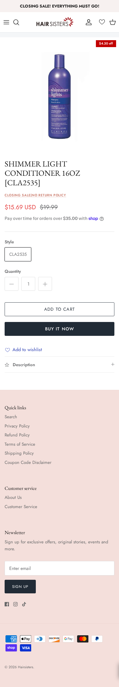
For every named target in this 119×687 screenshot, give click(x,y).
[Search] (19, 22)
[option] (59, 96)
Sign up (20, 586)
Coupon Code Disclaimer (28, 462)
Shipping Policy (19, 453)
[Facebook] (7, 604)
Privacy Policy (17, 426)
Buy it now (59, 329)
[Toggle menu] (6, 22)
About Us (13, 497)
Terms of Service (20, 444)
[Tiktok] (24, 604)
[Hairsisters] (55, 22)
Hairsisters (25, 667)
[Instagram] (15, 604)
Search (11, 417)
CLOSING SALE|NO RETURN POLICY (35, 195)
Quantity (13, 271)
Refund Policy (17, 435)
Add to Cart (59, 309)
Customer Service (21, 506)
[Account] (87, 22)
